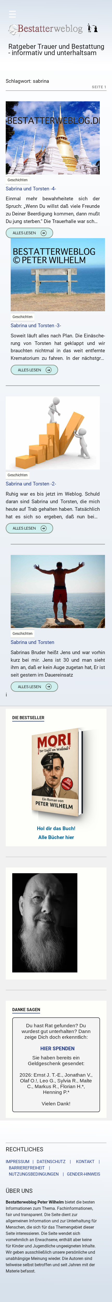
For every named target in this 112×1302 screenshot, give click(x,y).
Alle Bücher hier (56, 837)
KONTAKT (84, 1161)
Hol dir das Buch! (56, 828)
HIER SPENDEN (57, 1049)
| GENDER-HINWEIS (80, 1174)
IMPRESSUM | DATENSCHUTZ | (39, 1161)
